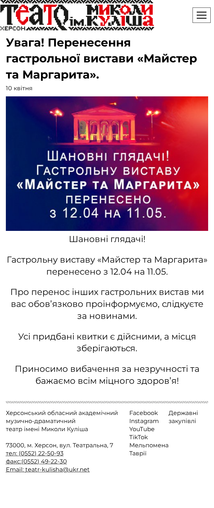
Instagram (144, 420)
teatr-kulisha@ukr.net (57, 469)
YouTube (142, 429)
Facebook (143, 412)
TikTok (138, 437)
